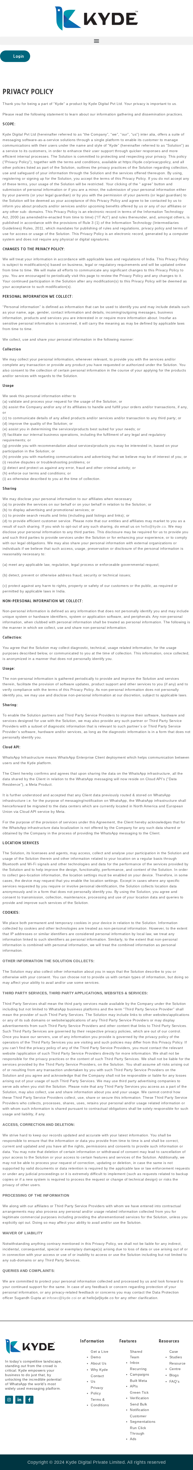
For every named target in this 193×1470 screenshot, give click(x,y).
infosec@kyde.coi (62, 1298)
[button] (96, 41)
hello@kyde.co (153, 526)
